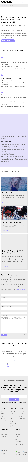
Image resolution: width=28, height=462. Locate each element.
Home (2, 5)
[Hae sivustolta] (22, 2)
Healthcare (12, 415)
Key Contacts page (20, 289)
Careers (16, 436)
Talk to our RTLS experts (8, 40)
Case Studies (4, 433)
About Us (17, 433)
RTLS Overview (4, 411)
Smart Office (13, 423)
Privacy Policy (18, 439)
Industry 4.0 (13, 411)
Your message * (4, 315)
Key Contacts (18, 434)
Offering (2, 413)
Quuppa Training (4, 436)
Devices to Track (4, 415)
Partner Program (23, 411)
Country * (3, 311)
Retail (11, 420)
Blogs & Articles (4, 434)
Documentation (4, 420)
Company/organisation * (6, 306)
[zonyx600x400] (8, 364)
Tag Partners (22, 416)
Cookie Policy (18, 441)
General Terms (18, 443)
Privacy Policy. (23, 402)
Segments (6, 5)
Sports (11, 421)
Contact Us (17, 438)
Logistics (12, 413)
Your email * (3, 297)
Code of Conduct (19, 444)
